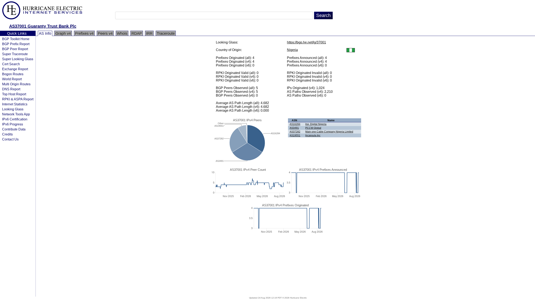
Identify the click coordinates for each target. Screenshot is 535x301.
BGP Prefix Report (15, 44)
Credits (7, 134)
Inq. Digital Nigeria (315, 124)
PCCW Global (313, 127)
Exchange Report (15, 69)
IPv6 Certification (14, 119)
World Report (12, 79)
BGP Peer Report (15, 49)
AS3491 (294, 127)
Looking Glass (12, 109)
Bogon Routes (12, 74)
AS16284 (295, 124)
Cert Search (11, 64)
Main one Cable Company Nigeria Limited (329, 131)
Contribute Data (13, 129)
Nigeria (292, 50)
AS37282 (295, 131)
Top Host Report (14, 94)
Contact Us (10, 139)
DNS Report (11, 89)
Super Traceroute (15, 54)
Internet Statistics (14, 104)
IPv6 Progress (12, 124)
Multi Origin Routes (16, 84)
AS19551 (295, 135)
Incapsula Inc (312, 135)
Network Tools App (16, 114)
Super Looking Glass (17, 59)
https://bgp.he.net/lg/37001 (306, 42)
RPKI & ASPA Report (17, 99)
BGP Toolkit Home (15, 39)
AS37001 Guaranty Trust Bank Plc (42, 26)
